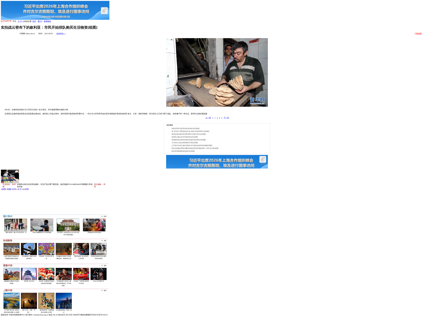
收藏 (9, 189)
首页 (34, 21)
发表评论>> (61, 34)
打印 (14, 189)
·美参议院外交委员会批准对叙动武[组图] (185, 128)
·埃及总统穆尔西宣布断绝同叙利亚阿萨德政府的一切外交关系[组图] (195, 148)
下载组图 (418, 34)
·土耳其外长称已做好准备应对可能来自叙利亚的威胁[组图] (191, 145)
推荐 (4, 189)
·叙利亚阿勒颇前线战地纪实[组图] (183, 151)
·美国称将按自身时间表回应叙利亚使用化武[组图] (188, 140)
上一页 (208, 118)
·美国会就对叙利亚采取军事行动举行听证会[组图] (188, 134)
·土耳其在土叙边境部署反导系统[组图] (184, 143)
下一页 (226, 118)
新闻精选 (47, 21)
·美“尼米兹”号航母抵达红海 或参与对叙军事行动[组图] (190, 131)
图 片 (40, 21)
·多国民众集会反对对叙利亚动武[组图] (184, 137)
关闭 (27, 189)
